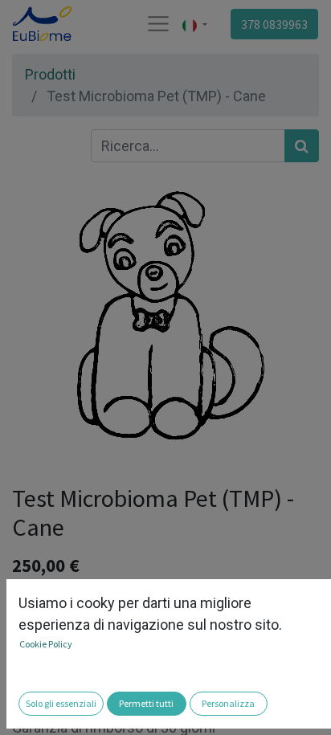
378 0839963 (274, 24)
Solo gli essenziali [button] (61, 703)
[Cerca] (301, 145)
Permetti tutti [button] (146, 703)
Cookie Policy (45, 644)
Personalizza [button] (228, 703)
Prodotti (50, 74)
